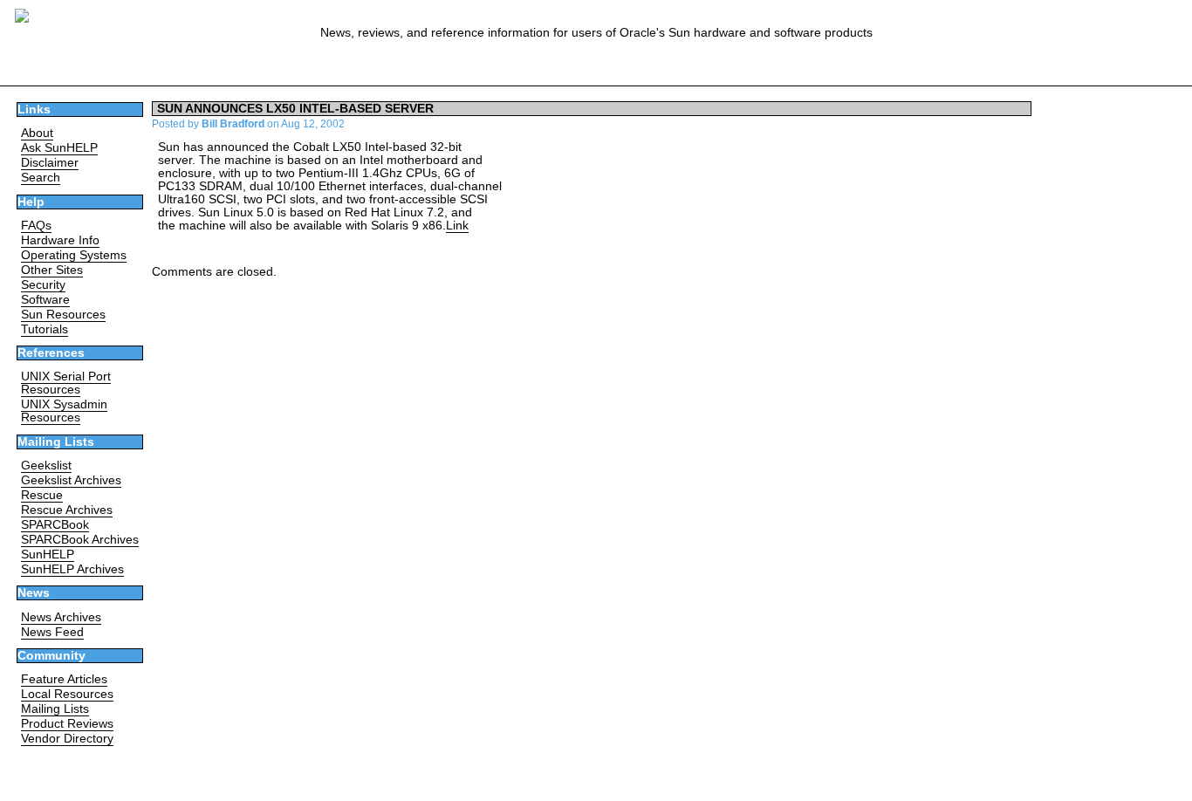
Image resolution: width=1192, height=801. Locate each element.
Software (45, 299)
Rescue (42, 495)
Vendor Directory (67, 738)
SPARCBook (55, 524)
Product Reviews (67, 723)
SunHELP (47, 554)
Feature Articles (64, 679)
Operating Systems (74, 255)
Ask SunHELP (59, 147)
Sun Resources (63, 314)
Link (457, 225)
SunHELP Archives (72, 569)
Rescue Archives (67, 510)
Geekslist (46, 465)
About (37, 133)
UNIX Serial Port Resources (66, 383)
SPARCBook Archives (80, 539)
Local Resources (67, 694)
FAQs (36, 225)
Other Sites (52, 270)
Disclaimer (50, 162)
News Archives (61, 617)
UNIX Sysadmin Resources (64, 411)
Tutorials (44, 329)
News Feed (52, 632)
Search (40, 177)
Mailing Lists (55, 708)
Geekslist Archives (71, 480)
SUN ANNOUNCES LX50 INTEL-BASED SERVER (295, 108)
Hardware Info (60, 240)
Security (43, 284)
